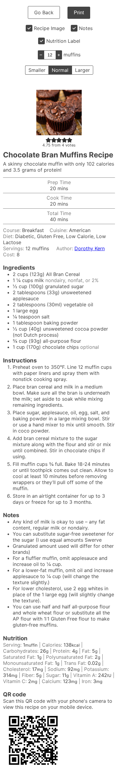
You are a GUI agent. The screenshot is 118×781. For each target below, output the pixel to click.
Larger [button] (82, 70)
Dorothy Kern (89, 248)
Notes (86, 28)
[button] (48, 140)
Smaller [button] (36, 70)
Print (79, 12)
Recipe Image (49, 28)
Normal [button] (60, 70)
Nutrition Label (63, 41)
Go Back (44, 12)
